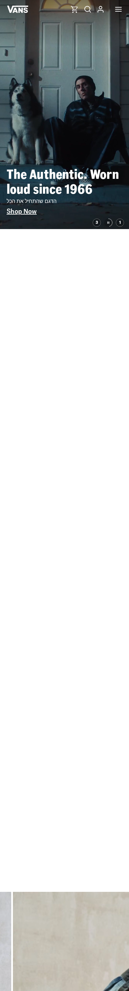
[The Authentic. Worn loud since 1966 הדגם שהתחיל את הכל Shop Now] (64, 227)
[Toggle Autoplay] (108, 222)
